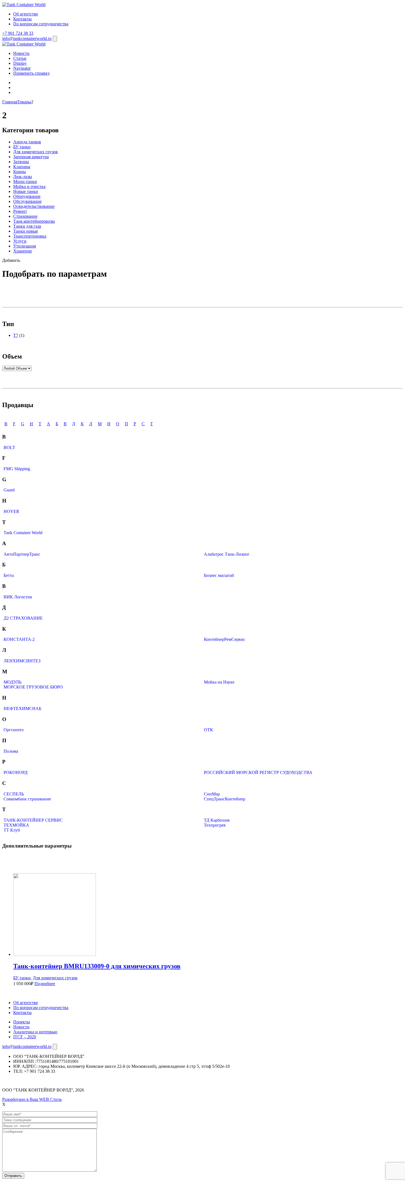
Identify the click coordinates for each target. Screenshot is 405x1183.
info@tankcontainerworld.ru (27, 38)
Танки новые (25, 231)
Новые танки (25, 191)
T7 (15, 335)
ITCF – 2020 (24, 1036)
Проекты (21, 1022)
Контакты (22, 19)
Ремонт (20, 211)
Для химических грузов (35, 151)
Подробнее (44, 983)
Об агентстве (25, 14)
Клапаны (21, 166)
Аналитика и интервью (35, 1031)
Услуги (19, 241)
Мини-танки (25, 181)
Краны (19, 171)
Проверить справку (31, 73)
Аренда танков (27, 141)
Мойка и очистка (29, 186)
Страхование (25, 216)
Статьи (19, 58)
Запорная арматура (31, 156)
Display (20, 63)
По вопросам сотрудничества (40, 23)
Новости (21, 53)
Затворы (21, 161)
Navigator (22, 68)
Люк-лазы (22, 176)
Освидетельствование (34, 206)
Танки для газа (27, 226)
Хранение (22, 251)
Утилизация (24, 246)
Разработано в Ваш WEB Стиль (32, 1099)
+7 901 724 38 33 (17, 33)
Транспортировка (29, 236)
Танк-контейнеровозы (34, 221)
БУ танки (22, 146)
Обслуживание (27, 201)
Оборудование (26, 196)
